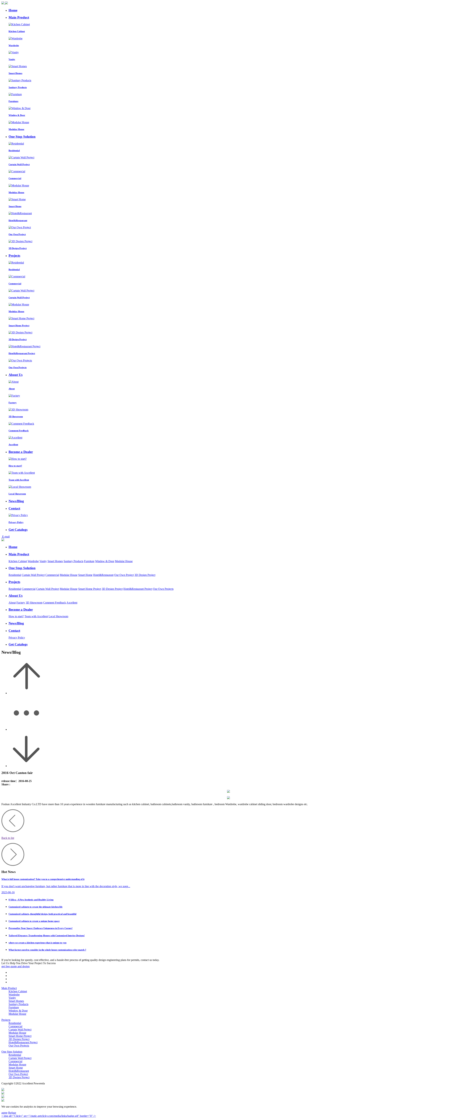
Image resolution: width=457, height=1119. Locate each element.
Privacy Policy (17, 637)
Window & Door (104, 561)
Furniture (89, 561)
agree (4, 1112)
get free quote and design (15, 966)
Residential (15, 574)
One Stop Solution (11, 1051)
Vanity (43, 561)
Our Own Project (124, 574)
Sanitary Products (73, 561)
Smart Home (85, 574)
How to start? (16, 616)
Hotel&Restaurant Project (137, 588)
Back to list (7, 837)
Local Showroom (58, 616)
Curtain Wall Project (33, 574)
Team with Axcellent (36, 616)
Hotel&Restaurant (103, 574)
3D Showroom (34, 602)
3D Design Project (144, 574)
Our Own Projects (163, 588)
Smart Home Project (89, 588)
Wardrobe (33, 561)
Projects (5, 1019)
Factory (20, 602)
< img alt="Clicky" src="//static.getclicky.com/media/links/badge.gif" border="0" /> (48, 1115)
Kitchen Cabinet (18, 561)
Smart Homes (55, 561)
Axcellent (71, 602)
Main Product (9, 988)
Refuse (12, 1112)
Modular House (124, 561)
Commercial (52, 574)
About (12, 602)
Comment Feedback (54, 602)
